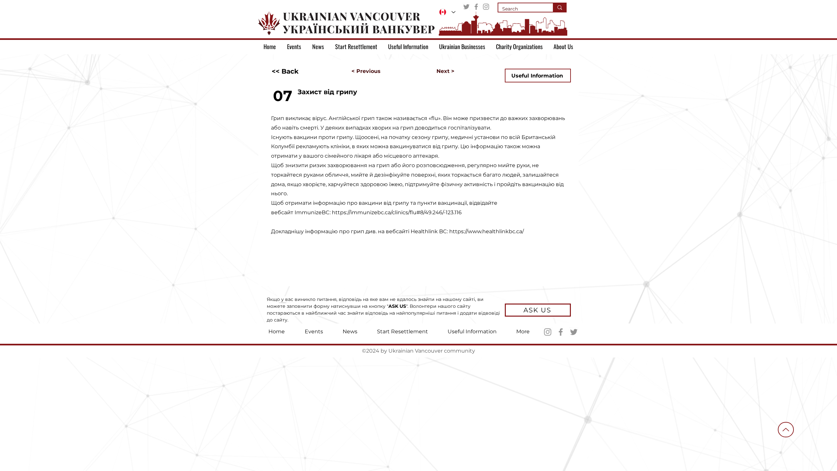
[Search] (559, 7)
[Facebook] (476, 7)
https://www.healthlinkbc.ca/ (486, 231)
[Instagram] (486, 7)
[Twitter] (466, 7)
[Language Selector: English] (447, 12)
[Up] (786, 429)
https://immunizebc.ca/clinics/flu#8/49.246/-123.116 (397, 212)
